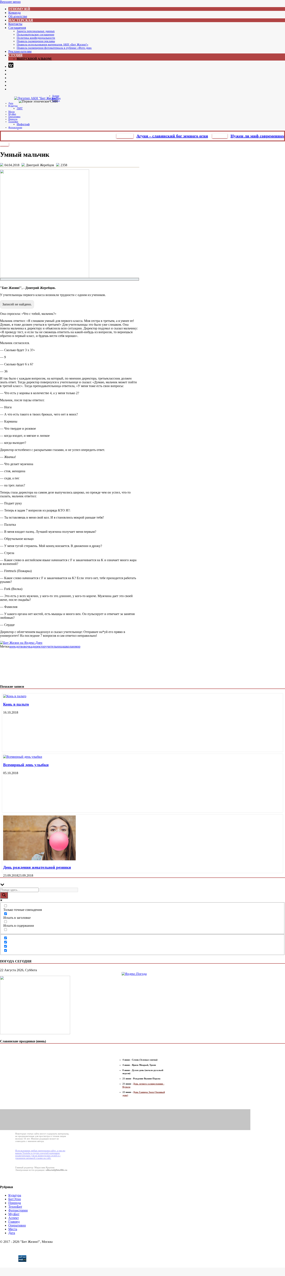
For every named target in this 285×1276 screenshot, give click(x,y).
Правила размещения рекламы (36, 41)
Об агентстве (17, 16)
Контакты (15, 24)
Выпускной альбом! (34, 58)
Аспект (55, 95)
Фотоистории (15, 127)
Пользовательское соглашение (35, 34)
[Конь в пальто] (14, 696)
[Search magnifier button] (4, 895)
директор (38, 646)
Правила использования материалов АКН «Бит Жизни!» (52, 44)
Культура (13, 105)
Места (11, 111)
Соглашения (17, 27)
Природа (12, 119)
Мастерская (20, 20)
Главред (204, 136)
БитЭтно (109, 136)
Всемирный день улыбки (26, 765)
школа (68, 646)
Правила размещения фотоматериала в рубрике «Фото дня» (54, 47)
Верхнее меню (10, 2)
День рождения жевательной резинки (37, 867)
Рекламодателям (20, 51)
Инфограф (23, 124)
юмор (76, 646)
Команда (14, 12)
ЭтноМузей (19, 9)
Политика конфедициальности (36, 37)
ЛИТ (20, 108)
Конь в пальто (16, 704)
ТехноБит (13, 121)
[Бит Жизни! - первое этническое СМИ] (17, 1260)
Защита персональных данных (36, 31)
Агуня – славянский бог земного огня (157, 136)
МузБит (12, 114)
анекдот (15, 646)
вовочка (26, 646)
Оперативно (14, 116)
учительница (54, 646)
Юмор (4, 144)
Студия (15, 55)
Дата (10, 103)
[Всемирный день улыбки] (22, 756)
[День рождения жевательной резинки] (39, 859)
